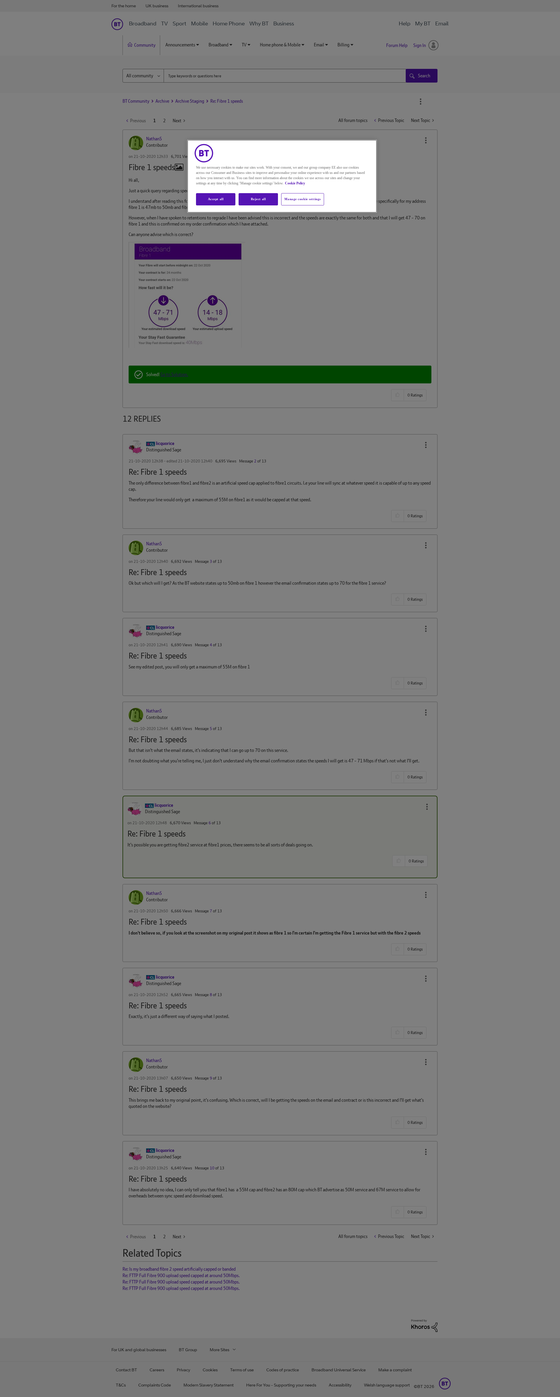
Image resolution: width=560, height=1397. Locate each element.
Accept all (216, 199)
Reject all (258, 199)
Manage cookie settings (302, 199)
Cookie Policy (295, 183)
